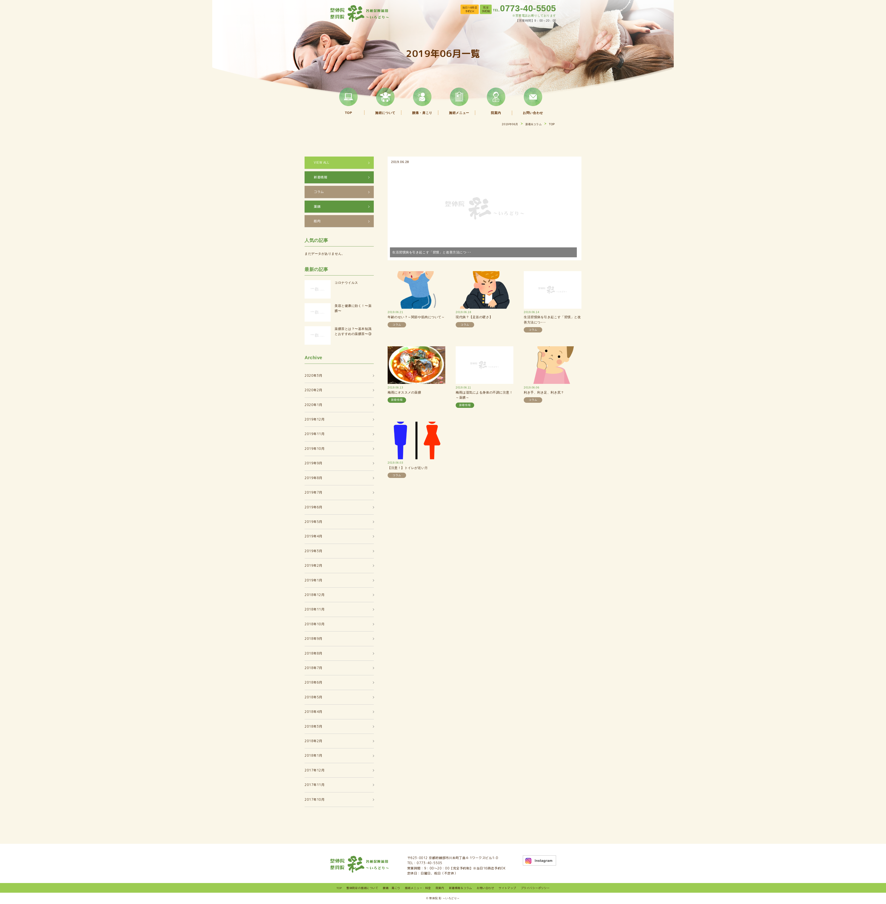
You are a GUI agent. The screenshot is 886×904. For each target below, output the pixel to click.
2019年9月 (313, 463)
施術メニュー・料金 (418, 888)
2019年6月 (313, 507)
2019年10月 (314, 448)
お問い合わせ (485, 888)
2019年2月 (313, 565)
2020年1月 (313, 405)
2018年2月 (313, 741)
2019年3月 (313, 551)
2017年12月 (314, 770)
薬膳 (317, 206)
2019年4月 (313, 536)
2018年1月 (313, 755)
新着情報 (320, 177)
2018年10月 (314, 624)
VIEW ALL (321, 162)
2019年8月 (313, 478)
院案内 (440, 888)
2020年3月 (313, 375)
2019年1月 (313, 580)
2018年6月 (313, 682)
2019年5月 (313, 521)
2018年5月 (313, 697)
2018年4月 (313, 711)
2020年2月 (313, 390)
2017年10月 (314, 799)
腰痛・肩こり (391, 888)
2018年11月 (314, 609)
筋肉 (317, 221)
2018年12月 (314, 595)
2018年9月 (313, 638)
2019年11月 (314, 434)
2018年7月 (313, 668)
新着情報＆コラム (460, 888)
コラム (319, 192)
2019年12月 (314, 419)
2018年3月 (313, 726)
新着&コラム (533, 124)
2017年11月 (314, 784)
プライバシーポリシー (535, 888)
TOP (552, 124)
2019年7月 (313, 492)
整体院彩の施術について (362, 888)
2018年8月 (313, 653)
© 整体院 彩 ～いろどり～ (443, 898)
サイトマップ (507, 888)
